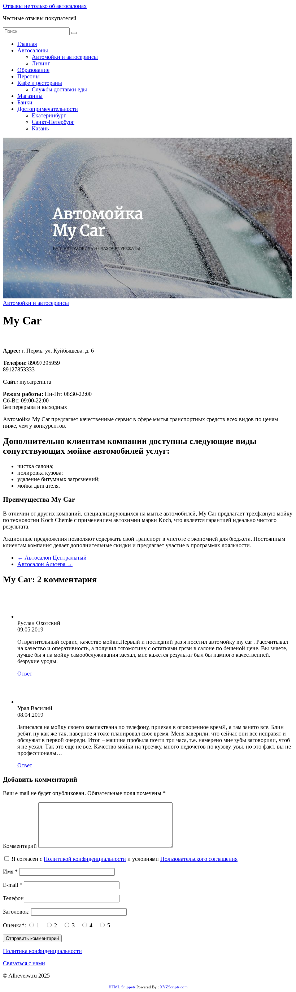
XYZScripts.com (174, 987)
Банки (24, 102)
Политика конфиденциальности (42, 951)
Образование (33, 70)
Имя (10, 871)
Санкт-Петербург (53, 122)
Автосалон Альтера (45, 564)
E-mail (12, 885)
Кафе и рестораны (39, 83)
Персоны (28, 76)
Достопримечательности (47, 109)
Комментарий (20, 846)
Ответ (24, 673)
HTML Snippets (122, 987)
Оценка (15, 925)
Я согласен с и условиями (125, 859)
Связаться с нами (24, 963)
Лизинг (41, 63)
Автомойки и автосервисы (65, 57)
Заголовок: (17, 912)
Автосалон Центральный (52, 558)
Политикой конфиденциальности (85, 859)
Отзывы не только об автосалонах (45, 6)
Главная (27, 44)
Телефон (13, 898)
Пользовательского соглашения (199, 859)
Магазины (30, 96)
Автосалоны (32, 50)
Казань (40, 128)
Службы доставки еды (59, 89)
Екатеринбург (49, 115)
